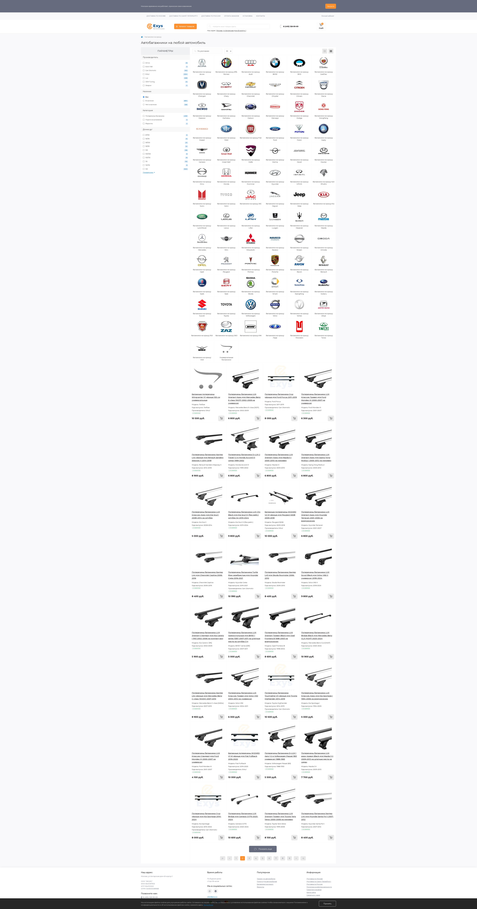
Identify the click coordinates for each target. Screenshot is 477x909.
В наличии (166, 101)
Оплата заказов (231, 16)
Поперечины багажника (166, 116)
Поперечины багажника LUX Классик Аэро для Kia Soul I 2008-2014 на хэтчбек (206, 515)
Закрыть (330, 6)
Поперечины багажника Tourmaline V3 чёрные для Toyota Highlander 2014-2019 (281, 696)
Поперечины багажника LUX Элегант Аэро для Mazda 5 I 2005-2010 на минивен (279, 457)
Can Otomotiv (166, 70)
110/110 (166, 165)
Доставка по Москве (156, 16)
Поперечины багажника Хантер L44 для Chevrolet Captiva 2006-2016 (207, 575)
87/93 (166, 135)
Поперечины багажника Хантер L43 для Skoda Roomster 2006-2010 (280, 575)
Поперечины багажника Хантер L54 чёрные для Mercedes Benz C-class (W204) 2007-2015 (207, 696)
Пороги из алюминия (166, 120)
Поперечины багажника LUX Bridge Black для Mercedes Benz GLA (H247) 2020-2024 (316, 635)
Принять (327, 904)
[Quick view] (222, 366)
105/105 (166, 154)
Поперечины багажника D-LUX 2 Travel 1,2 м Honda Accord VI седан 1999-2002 (244, 457)
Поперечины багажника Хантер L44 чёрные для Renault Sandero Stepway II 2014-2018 (207, 457)
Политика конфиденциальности (319, 887)
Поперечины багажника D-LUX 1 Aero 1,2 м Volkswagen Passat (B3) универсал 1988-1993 (281, 756)
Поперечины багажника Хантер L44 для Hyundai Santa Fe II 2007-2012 (317, 816)
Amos (166, 63)
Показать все (148, 172)
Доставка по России (210, 16)
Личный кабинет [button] (327, 16)
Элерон (166, 85)
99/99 (166, 146)
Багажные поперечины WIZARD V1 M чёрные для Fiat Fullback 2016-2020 (244, 756)
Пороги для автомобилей (267, 881)
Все (146, 97)
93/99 (166, 139)
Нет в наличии (166, 104)
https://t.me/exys (215, 891)
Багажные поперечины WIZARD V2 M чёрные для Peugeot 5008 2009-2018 (280, 515)
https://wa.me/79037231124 (209, 891)
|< (222, 858)
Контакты (260, 16)
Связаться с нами (313, 895)
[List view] (324, 51)
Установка (247, 16)
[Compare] (222, 376)
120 (166, 169)
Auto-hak (166, 67)
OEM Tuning (166, 82)
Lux (166, 78)
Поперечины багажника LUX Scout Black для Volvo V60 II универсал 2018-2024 (315, 575)
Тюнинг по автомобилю (266, 879)
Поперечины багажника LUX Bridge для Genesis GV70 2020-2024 (243, 816)
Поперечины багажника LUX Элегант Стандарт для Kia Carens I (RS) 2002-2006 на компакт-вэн (208, 635)
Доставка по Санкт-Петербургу (183, 16)
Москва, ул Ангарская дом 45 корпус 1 (231, 31)
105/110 (166, 157)
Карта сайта (311, 892)
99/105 (166, 142)
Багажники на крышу (265, 884)
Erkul (166, 74)
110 (166, 161)
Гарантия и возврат (314, 890)
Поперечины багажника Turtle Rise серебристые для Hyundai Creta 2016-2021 (243, 575)
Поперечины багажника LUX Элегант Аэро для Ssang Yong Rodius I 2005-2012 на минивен (316, 457)
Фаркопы (166, 123)
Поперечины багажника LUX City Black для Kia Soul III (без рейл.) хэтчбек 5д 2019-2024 (244, 515)
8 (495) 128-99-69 (290, 26)
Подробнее (208, 905)
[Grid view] (330, 51)
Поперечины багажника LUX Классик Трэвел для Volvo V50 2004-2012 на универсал (243, 696)
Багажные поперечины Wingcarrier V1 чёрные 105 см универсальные (206, 397)
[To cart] (221, 418)
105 (166, 150)
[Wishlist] (222, 371)
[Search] (210, 26)
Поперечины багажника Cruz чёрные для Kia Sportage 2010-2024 (206, 816)
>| (303, 858)
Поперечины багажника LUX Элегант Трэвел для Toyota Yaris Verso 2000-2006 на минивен (280, 816)
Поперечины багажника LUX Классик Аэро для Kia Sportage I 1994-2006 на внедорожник (317, 696)
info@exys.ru (212, 897)
